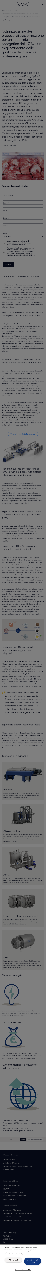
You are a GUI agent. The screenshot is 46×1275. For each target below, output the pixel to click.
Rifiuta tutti (13, 1260)
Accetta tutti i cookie (32, 1261)
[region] (23, 1259)
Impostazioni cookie (23, 1270)
